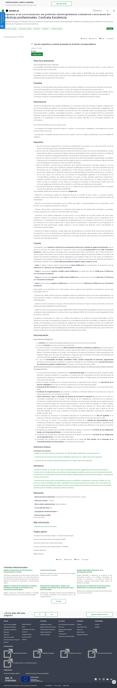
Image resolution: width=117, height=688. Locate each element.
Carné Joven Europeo (48, 570)
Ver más (58, 601)
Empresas (45, 29)
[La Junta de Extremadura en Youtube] (107, 679)
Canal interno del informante (66, 636)
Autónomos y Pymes (25, 29)
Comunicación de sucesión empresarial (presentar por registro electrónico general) (63, 460)
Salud (23, 627)
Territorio (24, 632)
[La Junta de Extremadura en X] (100, 679)
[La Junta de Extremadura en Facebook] (96, 679)
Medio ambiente (26, 624)
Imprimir (84, 38)
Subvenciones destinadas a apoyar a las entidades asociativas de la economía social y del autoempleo (57, 587)
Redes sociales (81, 632)
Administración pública (10, 627)
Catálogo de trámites (45, 624)
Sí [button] (39, 614)
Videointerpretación (82, 634)
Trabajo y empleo (56, 29)
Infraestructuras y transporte (12, 639)
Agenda (97, 627)
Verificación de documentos (47, 629)
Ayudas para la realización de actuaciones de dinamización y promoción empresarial (93, 586)
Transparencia (62, 634)
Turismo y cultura (26, 637)
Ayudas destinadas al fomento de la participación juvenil (90, 571)
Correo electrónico (82, 627)
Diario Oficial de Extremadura (66, 624)
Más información (62, 4)
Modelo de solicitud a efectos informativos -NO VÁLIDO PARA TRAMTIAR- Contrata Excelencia (67, 453)
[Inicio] (12, 679)
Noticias (97, 624)
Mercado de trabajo (10, 29)
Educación (6, 632)
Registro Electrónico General (48, 627)
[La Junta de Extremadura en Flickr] (111, 679)
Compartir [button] (110, 38)
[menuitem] (30, 624)
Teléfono (79, 624)
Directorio (61, 627)
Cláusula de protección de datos (46, 526)
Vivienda (24, 639)
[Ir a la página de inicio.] (7, 10)
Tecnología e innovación (28, 629)
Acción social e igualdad (10, 624)
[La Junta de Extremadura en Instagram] (104, 679)
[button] (98, 10)
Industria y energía (9, 637)
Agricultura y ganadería (10, 629)
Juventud (36, 29)
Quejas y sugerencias (45, 632)
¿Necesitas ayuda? (45, 634)
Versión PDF (93, 38)
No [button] (52, 614)
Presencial (79, 629)
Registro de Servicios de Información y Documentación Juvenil (18, 571)
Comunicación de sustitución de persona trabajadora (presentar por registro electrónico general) (68, 457)
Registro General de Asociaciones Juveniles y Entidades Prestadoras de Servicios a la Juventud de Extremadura (20, 587)
